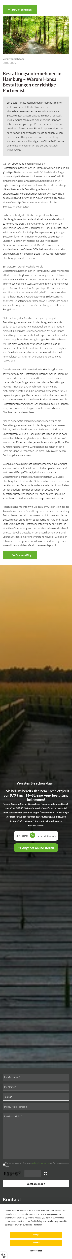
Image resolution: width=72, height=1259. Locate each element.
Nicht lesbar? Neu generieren (45, 1174)
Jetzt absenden (36, 1183)
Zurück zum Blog (21, 9)
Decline (36, 1243)
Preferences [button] (38, 1225)
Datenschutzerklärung (41, 1163)
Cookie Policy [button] (36, 1221)
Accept (36, 1235)
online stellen (37, 848)
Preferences (36, 1251)
